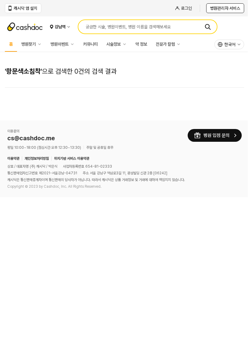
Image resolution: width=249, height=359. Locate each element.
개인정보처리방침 (37, 158)
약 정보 (141, 44)
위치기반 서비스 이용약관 (71, 158)
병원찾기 (28, 44)
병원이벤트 (59, 44)
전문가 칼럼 (165, 44)
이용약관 (13, 158)
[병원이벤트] (74, 44)
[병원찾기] (41, 44)
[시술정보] (126, 44)
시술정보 (113, 44)
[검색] (208, 27)
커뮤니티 (90, 44)
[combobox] (229, 44)
